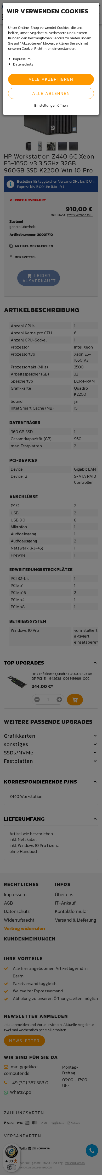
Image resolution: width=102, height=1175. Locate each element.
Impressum (22, 59)
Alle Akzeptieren (51, 79)
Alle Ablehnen (51, 93)
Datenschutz (23, 64)
